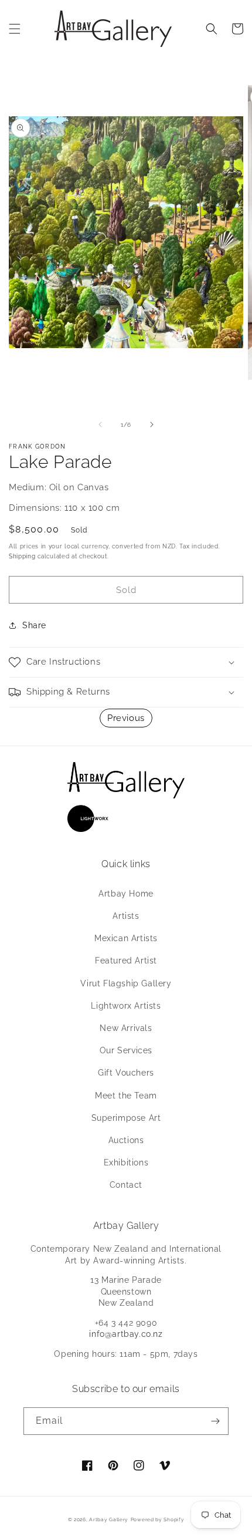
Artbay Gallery (108, 1519)
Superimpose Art (126, 1118)
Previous (126, 718)
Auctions (126, 1140)
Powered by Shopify (158, 1519)
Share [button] (34, 625)
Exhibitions (126, 1162)
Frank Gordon (37, 446)
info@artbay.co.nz (125, 1334)
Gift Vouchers (126, 1072)
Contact (126, 1184)
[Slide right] (152, 424)
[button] (15, 29)
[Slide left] (100, 424)
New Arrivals (126, 1028)
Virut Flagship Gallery (125, 983)
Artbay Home (126, 893)
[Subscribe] (215, 1421)
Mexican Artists (126, 938)
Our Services (126, 1050)
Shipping (22, 556)
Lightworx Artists (126, 1005)
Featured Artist (126, 960)
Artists (126, 916)
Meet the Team (126, 1095)
